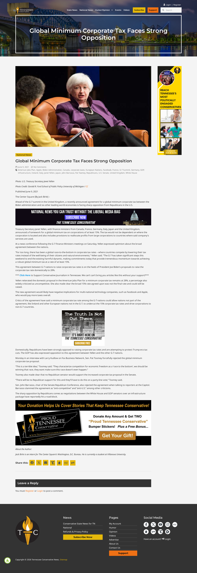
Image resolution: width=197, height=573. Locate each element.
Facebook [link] (107, 170)
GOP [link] (142, 170)
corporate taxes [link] (78, 170)
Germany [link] (135, 170)
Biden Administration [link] (52, 170)
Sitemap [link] (63, 559)
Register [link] (29, 490)
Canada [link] (66, 170)
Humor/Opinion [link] (102, 10)
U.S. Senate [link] (104, 173)
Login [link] (40, 490)
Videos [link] (126, 10)
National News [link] (86, 10)
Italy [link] (41, 173)
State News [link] (72, 10)
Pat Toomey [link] (80, 173)
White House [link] (131, 173)
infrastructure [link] (24, 173)
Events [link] (118, 10)
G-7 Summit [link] (125, 170)
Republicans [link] (92, 173)
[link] (7, 560)
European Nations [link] (94, 170)
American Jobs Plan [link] (26, 170)
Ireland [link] (35, 173)
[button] (32, 462)
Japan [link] (58, 173)
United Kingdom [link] (117, 173)
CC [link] (87, 186)
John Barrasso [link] (68, 173)
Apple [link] (39, 170)
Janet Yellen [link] (49, 173)
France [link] (115, 170)
